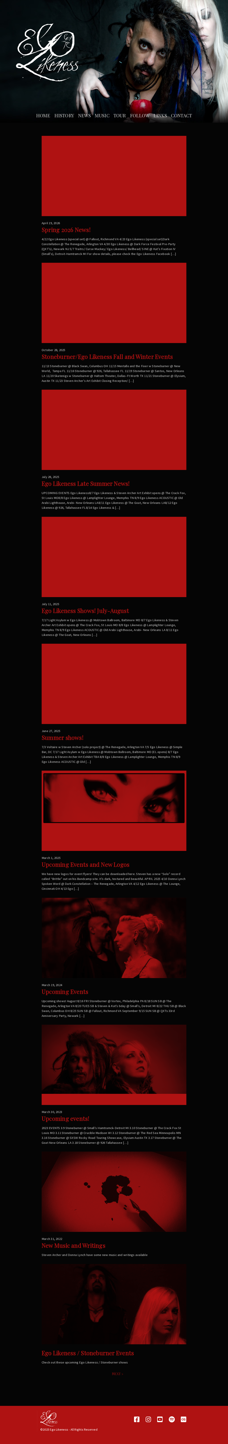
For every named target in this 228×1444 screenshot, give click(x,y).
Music (102, 115)
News (84, 115)
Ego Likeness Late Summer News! (86, 483)
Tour (120, 115)
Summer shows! (62, 737)
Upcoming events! (66, 1118)
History (64, 115)
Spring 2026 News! (66, 230)
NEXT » (117, 1374)
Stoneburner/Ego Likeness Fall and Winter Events (107, 356)
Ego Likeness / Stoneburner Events (88, 1353)
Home (43, 115)
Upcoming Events (65, 991)
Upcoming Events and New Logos (85, 864)
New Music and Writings (73, 1245)
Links (160, 115)
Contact (181, 115)
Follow (139, 115)
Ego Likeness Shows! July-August (85, 610)
